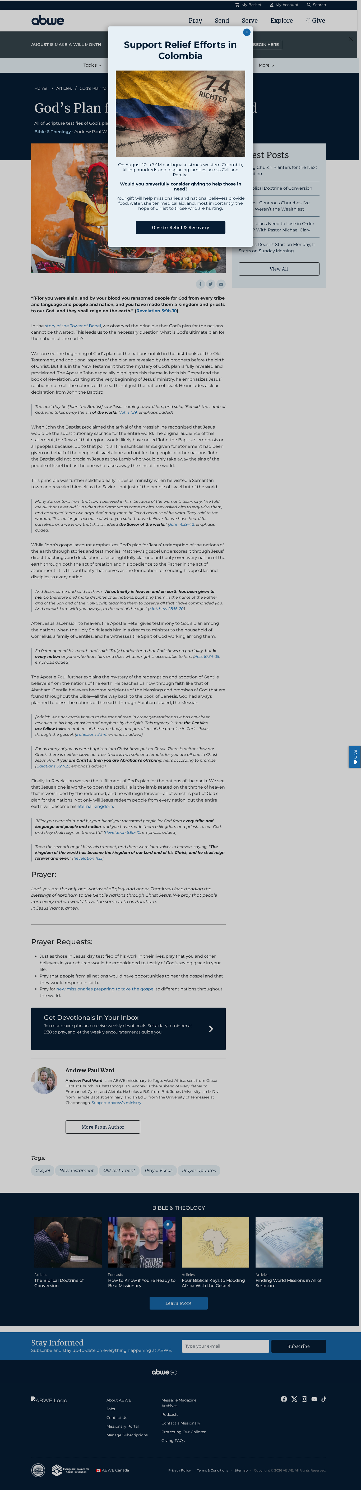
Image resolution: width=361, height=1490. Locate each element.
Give (355, 754)
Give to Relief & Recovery (180, 227)
